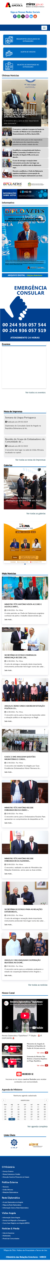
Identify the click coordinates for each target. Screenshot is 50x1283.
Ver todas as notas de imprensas (30, 459)
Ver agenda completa (37, 1126)
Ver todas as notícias (37, 984)
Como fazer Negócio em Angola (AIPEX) (15, 1223)
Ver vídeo (40, 1052)
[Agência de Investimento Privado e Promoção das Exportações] (14, 1144)
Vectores (5, 1187)
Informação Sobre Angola (11, 1217)
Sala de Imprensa (8, 1233)
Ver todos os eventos (35, 392)
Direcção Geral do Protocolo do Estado (15, 1177)
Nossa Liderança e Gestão (11, 1174)
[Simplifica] (25, 184)
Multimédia (6, 1236)
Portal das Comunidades (10, 1238)
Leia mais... (8, 619)
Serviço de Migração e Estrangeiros (14, 1220)
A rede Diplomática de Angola (12, 1202)
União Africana (7, 1190)
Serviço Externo (7, 1171)
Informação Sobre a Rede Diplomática (15, 1208)
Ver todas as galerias (36, 513)
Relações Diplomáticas (10, 1192)
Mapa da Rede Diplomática (11, 1205)
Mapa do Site (10, 1250)
